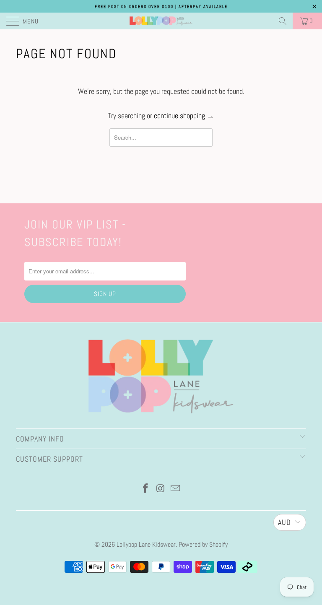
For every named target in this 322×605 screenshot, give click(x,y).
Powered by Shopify (203, 544)
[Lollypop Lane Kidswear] (161, 21)
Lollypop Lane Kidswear (146, 544)
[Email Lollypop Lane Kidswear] (175, 489)
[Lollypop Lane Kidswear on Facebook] (145, 489)
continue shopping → (184, 115)
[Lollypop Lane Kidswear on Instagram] (160, 489)
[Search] (283, 21)
